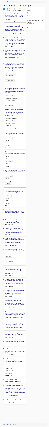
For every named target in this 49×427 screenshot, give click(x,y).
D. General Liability (10, 80)
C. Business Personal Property (12, 78)
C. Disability (8, 142)
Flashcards (9, 1)
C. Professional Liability (10, 100)
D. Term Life (8, 103)
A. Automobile (9, 138)
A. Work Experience (10, 254)
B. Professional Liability (10, 75)
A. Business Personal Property (12, 118)
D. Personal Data (9, 261)
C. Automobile (9, 161)
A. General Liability (10, 95)
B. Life (7, 140)
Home (4, 1)
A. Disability (8, 195)
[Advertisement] (36, 42)
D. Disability (8, 163)
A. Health (8, 156)
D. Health (8, 145)
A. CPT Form (8, 366)
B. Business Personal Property (12, 98)
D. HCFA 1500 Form (10, 373)
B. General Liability (10, 120)
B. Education (8, 256)
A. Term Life (8, 73)
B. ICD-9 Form (9, 368)
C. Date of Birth (9, 259)
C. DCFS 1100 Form (10, 370)
